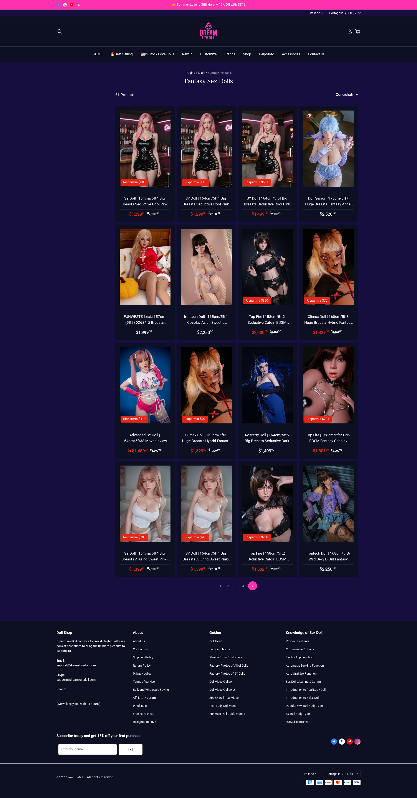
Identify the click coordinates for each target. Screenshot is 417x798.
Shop (247, 54)
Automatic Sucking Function (305, 665)
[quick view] (172, 109)
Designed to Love (144, 722)
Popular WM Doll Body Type (304, 705)
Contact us (316, 54)
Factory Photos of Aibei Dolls (228, 665)
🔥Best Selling (121, 54)
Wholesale (140, 705)
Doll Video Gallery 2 (222, 689)
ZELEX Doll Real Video (224, 697)
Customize (208, 54)
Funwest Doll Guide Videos (227, 713)
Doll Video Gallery (221, 681)
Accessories (291, 54)
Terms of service (144, 681)
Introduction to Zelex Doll (302, 697)
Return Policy (142, 665)
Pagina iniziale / (196, 72)
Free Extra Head (143, 713)
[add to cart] (172, 119)
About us (139, 641)
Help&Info (266, 54)
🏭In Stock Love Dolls (157, 54)
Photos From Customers (225, 657)
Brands (229, 54)
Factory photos (219, 649)
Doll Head (215, 641)
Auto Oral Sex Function (301, 673)
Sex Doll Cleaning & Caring (303, 681)
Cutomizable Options (300, 649)
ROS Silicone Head (298, 722)
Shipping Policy (143, 657)
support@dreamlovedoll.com (76, 665)
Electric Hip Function (299, 657)
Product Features (297, 641)
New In (187, 54)
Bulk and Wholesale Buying (151, 689)
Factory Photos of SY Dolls (227, 673)
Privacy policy (142, 673)
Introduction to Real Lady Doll (306, 689)
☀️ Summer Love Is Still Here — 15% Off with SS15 (208, 5)
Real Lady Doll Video (223, 705)
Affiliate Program (144, 697)
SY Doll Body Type (298, 713)
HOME (98, 54)
